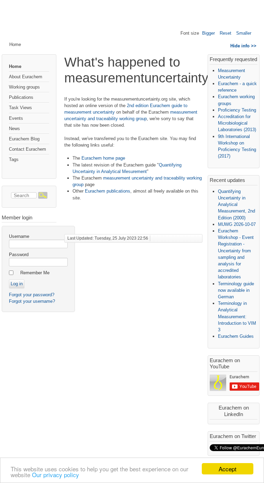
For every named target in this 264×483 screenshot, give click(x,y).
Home (15, 66)
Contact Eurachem (27, 149)
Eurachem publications (107, 191)
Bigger (208, 33)
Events (16, 118)
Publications (21, 97)
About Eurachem (25, 76)
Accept (227, 468)
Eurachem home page (103, 158)
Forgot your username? (32, 301)
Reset (225, 33)
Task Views (20, 107)
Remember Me (35, 272)
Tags (14, 159)
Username (19, 236)
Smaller (243, 33)
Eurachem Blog (24, 138)
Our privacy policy (55, 474)
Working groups (24, 87)
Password (19, 254)
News (14, 128)
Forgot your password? (31, 294)
